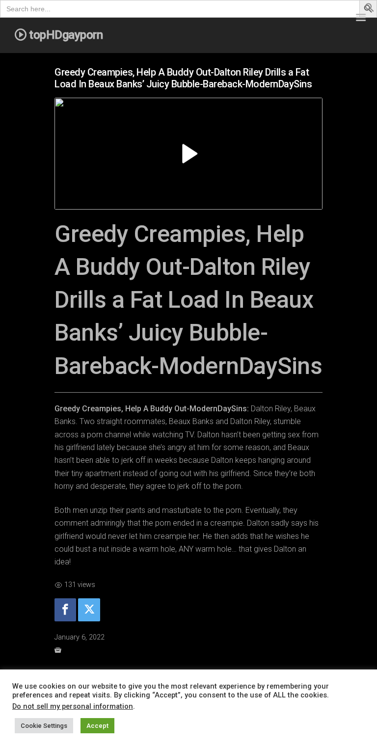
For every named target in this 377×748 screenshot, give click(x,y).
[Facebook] (65, 609)
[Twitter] (89, 609)
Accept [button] (97, 725)
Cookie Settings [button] (44, 725)
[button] (370, 9)
